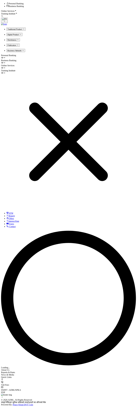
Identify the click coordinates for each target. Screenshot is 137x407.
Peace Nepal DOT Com (23, 405)
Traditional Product (14, 29)
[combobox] (4, 20)
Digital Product (13, 35)
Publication (11, 45)
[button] (68, 11)
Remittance (11, 40)
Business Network (14, 51)
